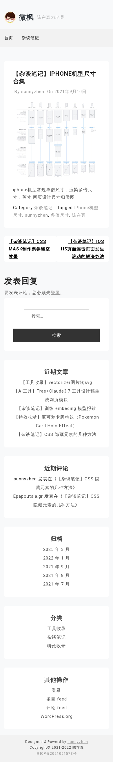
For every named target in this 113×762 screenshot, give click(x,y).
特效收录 (56, 645)
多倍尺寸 (60, 215)
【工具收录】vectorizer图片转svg (56, 382)
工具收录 (56, 628)
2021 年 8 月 (56, 575)
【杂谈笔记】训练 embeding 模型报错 (56, 408)
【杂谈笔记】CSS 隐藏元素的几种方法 (56, 434)
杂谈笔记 (30, 38)
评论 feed (56, 707)
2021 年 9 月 (56, 566)
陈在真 (79, 215)
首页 (8, 38)
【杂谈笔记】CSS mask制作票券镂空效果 (29, 249)
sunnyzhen (32, 91)
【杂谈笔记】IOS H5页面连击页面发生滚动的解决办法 (82, 249)
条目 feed (56, 699)
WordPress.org (57, 716)
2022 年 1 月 (56, 558)
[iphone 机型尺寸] (56, 141)
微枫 (26, 17)
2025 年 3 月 (56, 549)
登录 (55, 292)
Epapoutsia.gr (28, 496)
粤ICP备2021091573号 (56, 754)
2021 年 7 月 (56, 584)
